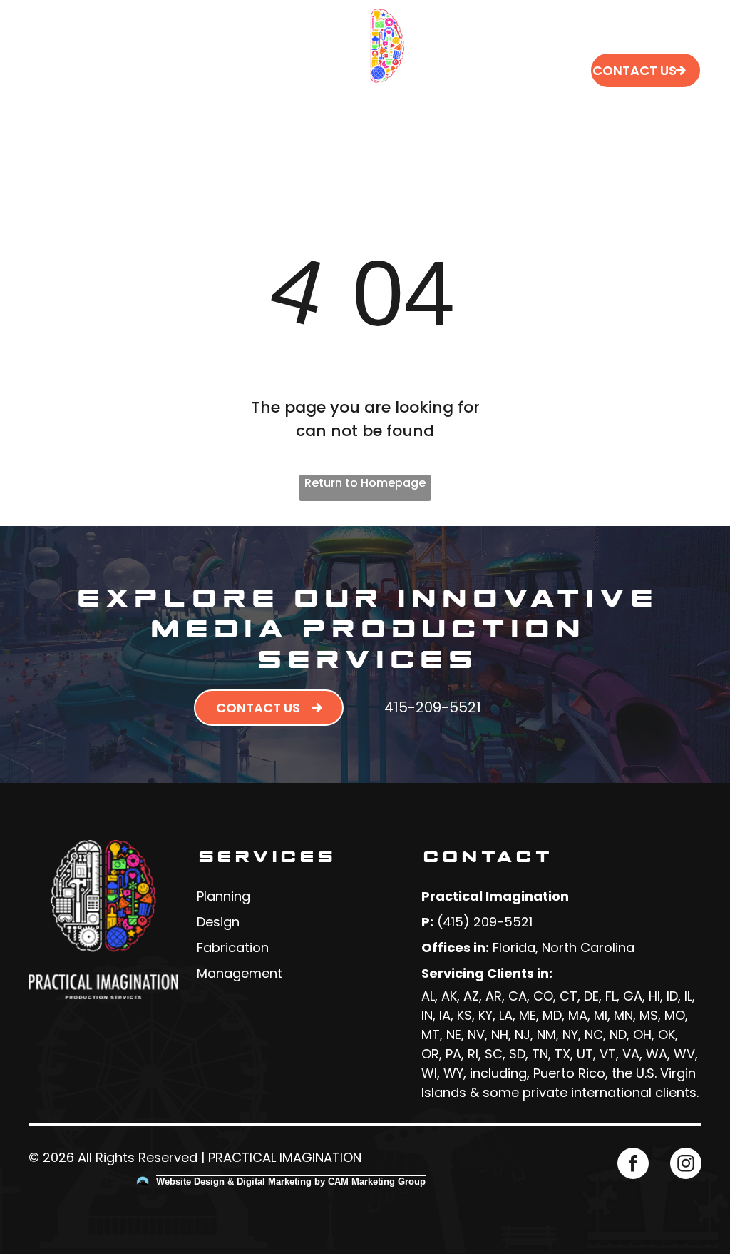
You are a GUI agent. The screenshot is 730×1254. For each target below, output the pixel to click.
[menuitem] (245, 36)
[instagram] (685, 1165)
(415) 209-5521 (485, 922)
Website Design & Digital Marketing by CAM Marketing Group (291, 1181)
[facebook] (633, 1165)
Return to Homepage (365, 483)
